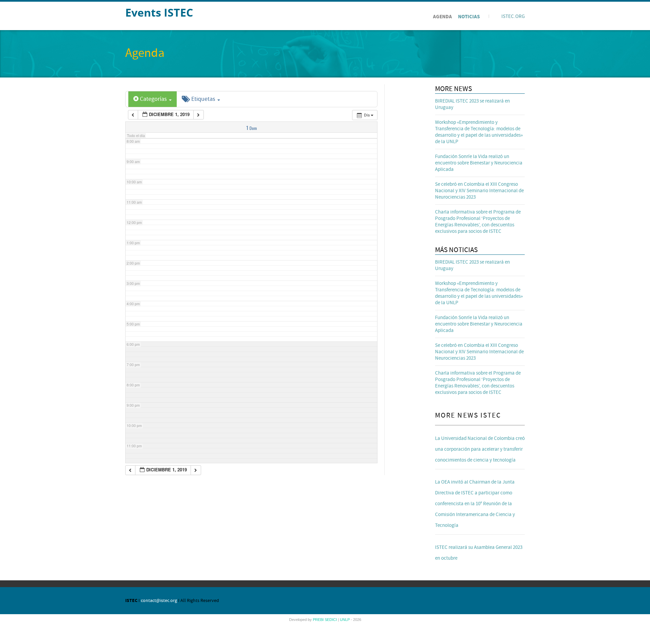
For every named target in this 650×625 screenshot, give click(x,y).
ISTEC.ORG (513, 16)
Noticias (469, 16)
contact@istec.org (159, 601)
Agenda (442, 16)
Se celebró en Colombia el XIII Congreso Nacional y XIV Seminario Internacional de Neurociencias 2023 (479, 190)
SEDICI (331, 620)
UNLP (345, 620)
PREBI (319, 620)
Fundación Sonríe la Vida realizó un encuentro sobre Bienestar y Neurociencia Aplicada (478, 163)
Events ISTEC (159, 12)
